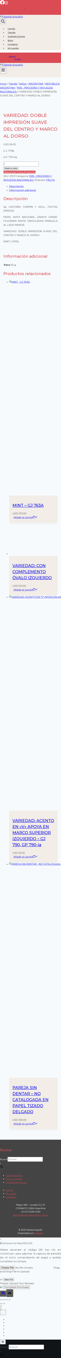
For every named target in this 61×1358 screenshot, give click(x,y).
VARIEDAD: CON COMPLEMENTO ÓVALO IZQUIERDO (32, 571)
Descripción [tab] (16, 186)
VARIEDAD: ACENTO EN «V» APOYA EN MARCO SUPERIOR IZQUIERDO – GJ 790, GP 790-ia (33, 832)
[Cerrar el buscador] (3, 1342)
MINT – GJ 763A (28, 505)
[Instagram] (6, 3)
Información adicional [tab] (22, 190)
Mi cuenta (11, 1193)
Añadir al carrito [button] (23, 517)
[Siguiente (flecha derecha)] (4, 1303)
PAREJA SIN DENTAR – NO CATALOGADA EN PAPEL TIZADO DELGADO (30, 1099)
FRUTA (50, 180)
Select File (8, 1280)
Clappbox (38, 1233)
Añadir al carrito (11, 168)
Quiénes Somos (16, 36)
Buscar (4, 1159)
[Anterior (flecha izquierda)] (1, 1303)
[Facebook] (2, 3)
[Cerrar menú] (1, 1307)
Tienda (11, 32)
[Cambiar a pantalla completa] (4, 1299)
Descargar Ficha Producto (19, 172)
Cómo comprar (14, 1179)
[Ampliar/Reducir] (1, 1299)
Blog (10, 40)
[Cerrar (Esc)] (10, 1299)
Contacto (13, 44)
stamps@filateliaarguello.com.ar (30, 1215)
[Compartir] (7, 1299)
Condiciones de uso (16, 1182)
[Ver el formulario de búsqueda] (3, 21)
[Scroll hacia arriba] (3, 1294)
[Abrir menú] (3, 70)
